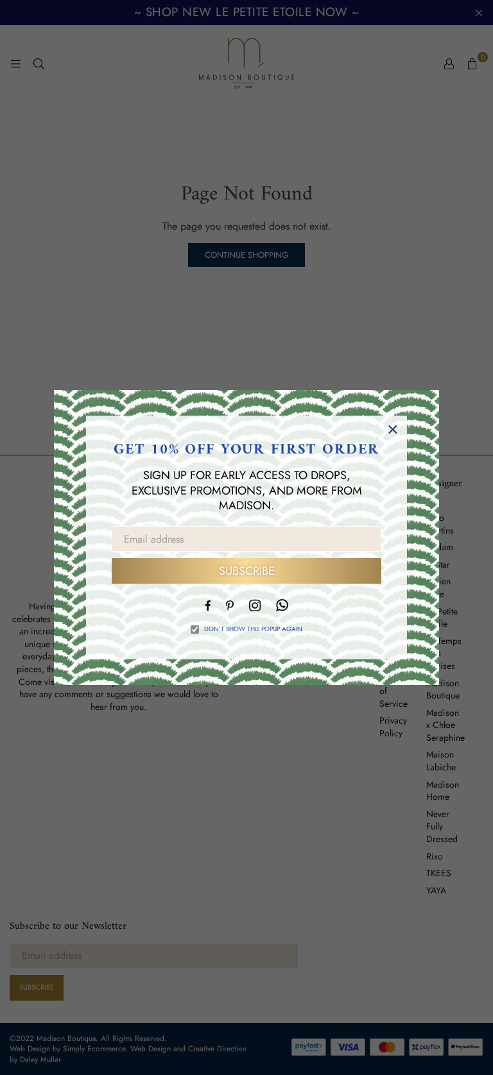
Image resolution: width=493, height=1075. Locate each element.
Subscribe (247, 571)
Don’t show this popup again (253, 629)
